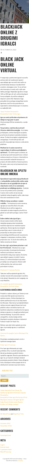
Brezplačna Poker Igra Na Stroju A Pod (13, 397)
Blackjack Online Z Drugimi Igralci (12, 400)
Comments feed (5, 449)
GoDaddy (20, 460)
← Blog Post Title (6, 370)
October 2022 (5, 423)
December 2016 (6, 426)
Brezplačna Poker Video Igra (10, 114)
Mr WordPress (5, 414)
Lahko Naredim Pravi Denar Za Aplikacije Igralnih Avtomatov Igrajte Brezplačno (13, 392)
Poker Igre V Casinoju (7, 345)
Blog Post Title (18, 414)
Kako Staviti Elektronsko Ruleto (11, 402)
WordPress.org (5, 452)
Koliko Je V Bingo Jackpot (9, 404)
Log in (2, 445)
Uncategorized (5, 435)
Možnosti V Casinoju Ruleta (10, 270)
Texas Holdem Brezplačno (9, 111)
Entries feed (4, 447)
